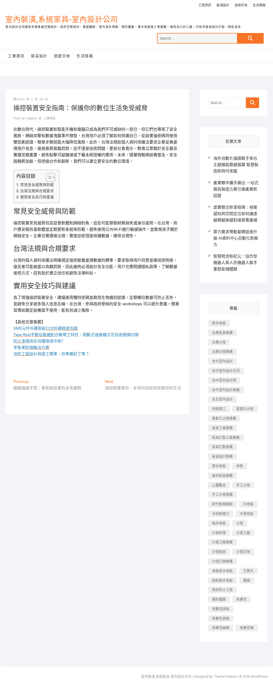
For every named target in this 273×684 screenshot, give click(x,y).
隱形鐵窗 (219, 599)
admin (31, 118)
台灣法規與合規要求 (37, 191)
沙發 (239, 523)
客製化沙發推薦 (224, 418)
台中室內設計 (222, 361)
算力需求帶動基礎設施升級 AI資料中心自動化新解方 (235, 238)
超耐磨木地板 (222, 580)
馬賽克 (241, 599)
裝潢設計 (222, 5)
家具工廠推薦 (222, 428)
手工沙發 (243, 485)
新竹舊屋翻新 (222, 504)
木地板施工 (220, 514)
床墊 (239, 466)
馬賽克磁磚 (220, 628)
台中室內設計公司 (226, 371)
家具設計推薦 (222, 456)
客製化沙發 (245, 409)
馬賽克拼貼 (220, 609)
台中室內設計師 (224, 380)
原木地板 (219, 323)
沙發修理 (219, 533)
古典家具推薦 (222, 333)
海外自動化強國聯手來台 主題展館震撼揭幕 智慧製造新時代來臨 (235, 165)
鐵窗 (246, 580)
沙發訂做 (243, 552)
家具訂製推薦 (222, 447)
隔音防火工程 (222, 590)
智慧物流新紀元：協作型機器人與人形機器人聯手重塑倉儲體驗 (235, 262)
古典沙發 (219, 342)
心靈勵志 (219, 485)
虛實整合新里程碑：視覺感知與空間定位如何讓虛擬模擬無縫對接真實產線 (235, 213)
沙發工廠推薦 (222, 542)
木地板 (248, 504)
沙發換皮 (219, 552)
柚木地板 (219, 523)
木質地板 (247, 514)
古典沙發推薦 (222, 351)
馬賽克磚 (247, 628)
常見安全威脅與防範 (37, 185)
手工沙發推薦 (222, 494)
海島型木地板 (222, 571)
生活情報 (259, 5)
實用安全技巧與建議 (37, 197)
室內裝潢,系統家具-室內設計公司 (61, 19)
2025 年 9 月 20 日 (33, 99)
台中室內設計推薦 (226, 390)
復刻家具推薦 (222, 475)
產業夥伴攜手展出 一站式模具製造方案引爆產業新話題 (235, 189)
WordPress (259, 676)
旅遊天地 (241, 5)
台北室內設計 (222, 399)
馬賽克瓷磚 (220, 618)
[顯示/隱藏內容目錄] (48, 177)
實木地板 (219, 466)
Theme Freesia (225, 676)
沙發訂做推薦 (222, 561)
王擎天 (248, 571)
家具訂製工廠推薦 (226, 437)
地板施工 (219, 409)
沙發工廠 (243, 533)
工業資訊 (204, 5)
